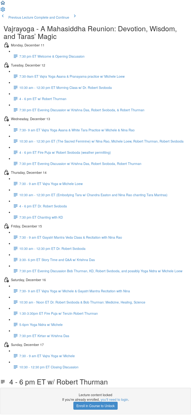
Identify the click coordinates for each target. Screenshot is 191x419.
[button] (3, 4)
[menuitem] (3, 10)
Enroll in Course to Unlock (95, 405)
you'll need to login (114, 399)
